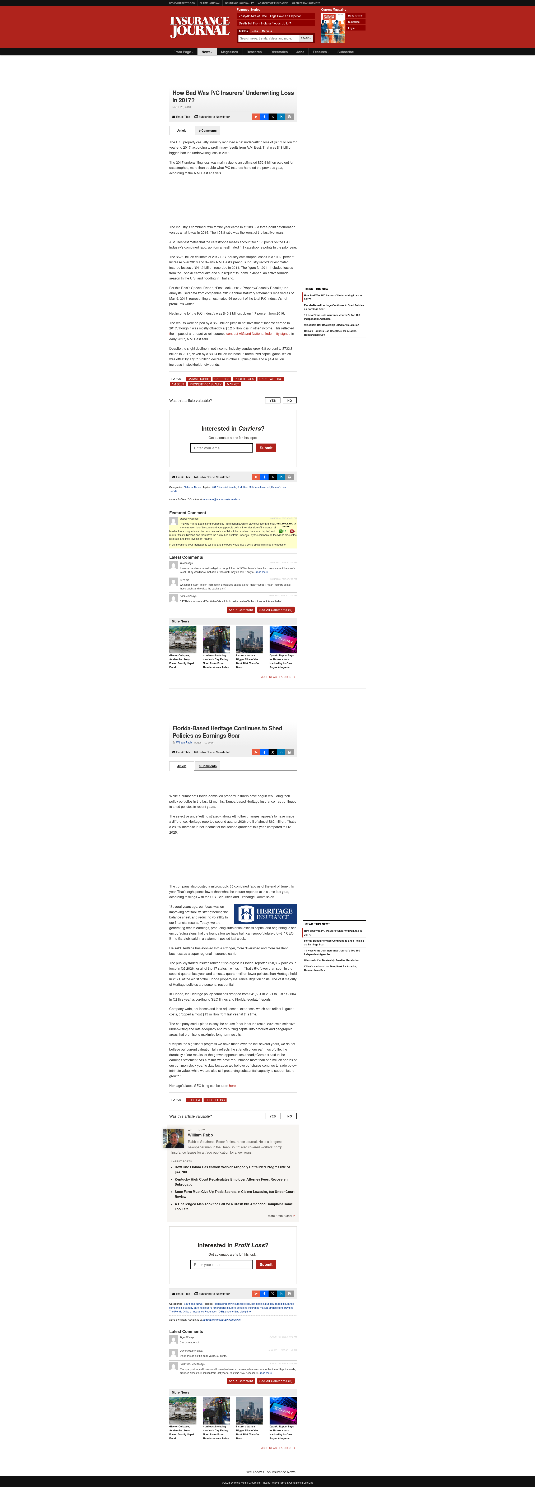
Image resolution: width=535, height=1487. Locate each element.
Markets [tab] (267, 31)
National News (192, 487)
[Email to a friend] (256, 117)
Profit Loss (244, 379)
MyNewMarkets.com (182, 3)
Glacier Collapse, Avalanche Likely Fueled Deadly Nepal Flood (181, 661)
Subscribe (354, 21)
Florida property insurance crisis (232, 1303)
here (232, 1085)
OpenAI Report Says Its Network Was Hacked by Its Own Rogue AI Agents (282, 661)
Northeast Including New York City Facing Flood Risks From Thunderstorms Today (216, 661)
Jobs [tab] (255, 31)
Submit (266, 447)
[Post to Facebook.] (264, 117)
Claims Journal (210, 3)
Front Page (182, 51)
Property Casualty (206, 384)
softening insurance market (252, 1307)
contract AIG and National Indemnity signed (258, 333)
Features (320, 51)
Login (351, 28)
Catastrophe (198, 379)
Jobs (300, 51)
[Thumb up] (281, 531)
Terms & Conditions (290, 1482)
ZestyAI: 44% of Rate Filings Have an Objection (270, 16)
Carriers (221, 379)
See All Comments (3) (276, 1381)
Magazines (229, 51)
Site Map (308, 1482)
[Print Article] (289, 117)
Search (306, 38)
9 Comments (208, 130)
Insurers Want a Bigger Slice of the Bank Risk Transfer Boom (247, 661)
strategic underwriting (281, 1307)
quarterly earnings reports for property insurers (209, 1307)
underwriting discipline (238, 1311)
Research (254, 51)
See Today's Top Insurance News (271, 1471)
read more (262, 572)
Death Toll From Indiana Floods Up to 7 (265, 23)
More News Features (276, 676)
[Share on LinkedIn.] (281, 117)
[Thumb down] (292, 531)
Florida (194, 1100)
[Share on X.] (273, 117)
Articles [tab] (243, 31)
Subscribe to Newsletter (214, 117)
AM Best (178, 384)
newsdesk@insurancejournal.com (222, 499)
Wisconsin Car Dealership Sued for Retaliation (331, 325)
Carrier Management (306, 3)
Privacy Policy (270, 1482)
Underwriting (270, 379)
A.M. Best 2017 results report (253, 487)
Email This (182, 117)
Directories (279, 51)
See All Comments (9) (276, 610)
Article (181, 130)
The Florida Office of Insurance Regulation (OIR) (196, 1311)
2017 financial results (224, 487)
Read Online (355, 15)
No (289, 400)
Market (233, 384)
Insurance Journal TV (239, 3)
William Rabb (184, 742)
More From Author (280, 1216)
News (206, 51)
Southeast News (193, 1303)
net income (257, 1303)
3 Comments (208, 766)
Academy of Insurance (273, 3)
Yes (273, 400)
